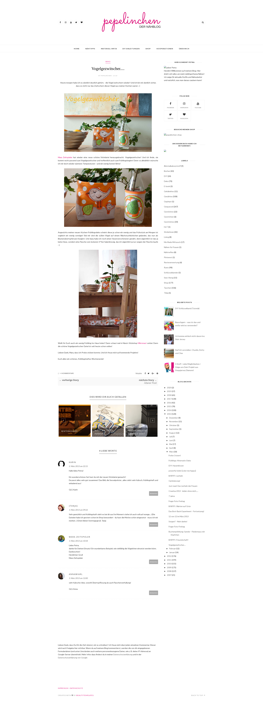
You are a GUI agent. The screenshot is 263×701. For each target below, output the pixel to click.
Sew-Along (168, 277)
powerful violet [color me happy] (182, 471)
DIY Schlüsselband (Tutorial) (187, 308)
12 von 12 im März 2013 (179, 516)
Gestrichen (169, 217)
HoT (166, 227)
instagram (184, 107)
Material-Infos (109, 49)
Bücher (167, 171)
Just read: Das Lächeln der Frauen (183, 486)
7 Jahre (172, 496)
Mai (170, 444)
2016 (169, 402)
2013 (169, 414)
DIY (165, 176)
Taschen (167, 288)
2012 (169, 556)
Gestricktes (169, 222)
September (174, 429)
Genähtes (168, 196)
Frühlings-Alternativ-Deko (180, 460)
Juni (171, 440)
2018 (169, 395)
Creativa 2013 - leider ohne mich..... (183, 491)
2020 (169, 387)
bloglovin (184, 118)
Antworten (153, 493)
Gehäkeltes (169, 191)
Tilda (166, 293)
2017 (169, 399)
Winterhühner (69, 431)
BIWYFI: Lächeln (176, 476)
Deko (108, 62)
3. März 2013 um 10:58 (78, 541)
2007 (169, 575)
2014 (169, 410)
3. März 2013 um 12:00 (78, 578)
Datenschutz (76, 688)
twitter (170, 118)
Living (166, 237)
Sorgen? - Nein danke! (178, 521)
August (172, 433)
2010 (169, 563)
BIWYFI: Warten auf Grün (180, 506)
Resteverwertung (171, 262)
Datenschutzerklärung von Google (72, 657)
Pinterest (168, 257)
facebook (170, 107)
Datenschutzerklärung (123, 654)
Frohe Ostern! (175, 455)
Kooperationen (165, 49)
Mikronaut (142, 343)
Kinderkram (169, 232)
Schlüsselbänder (171, 272)
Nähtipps (90, 49)
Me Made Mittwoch (172, 242)
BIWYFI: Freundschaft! (178, 540)
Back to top (197, 695)
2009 (169, 567)
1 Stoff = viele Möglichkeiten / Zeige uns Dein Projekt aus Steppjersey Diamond (188, 367)
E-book (167, 186)
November (173, 421)
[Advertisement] (184, 600)
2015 (169, 406)
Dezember (173, 418)
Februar (172, 548)
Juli (170, 436)
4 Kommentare (67, 373)
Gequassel (168, 206)
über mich (184, 49)
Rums (166, 267)
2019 (169, 391)
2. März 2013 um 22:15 (78, 466)
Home (76, 49)
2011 (169, 560)
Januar (172, 552)
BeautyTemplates (85, 695)
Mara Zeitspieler (65, 157)
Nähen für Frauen (171, 247)
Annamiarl (76, 574)
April (171, 448)
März (171, 451)
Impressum (63, 688)
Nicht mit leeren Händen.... (104, 432)
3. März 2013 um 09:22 (78, 510)
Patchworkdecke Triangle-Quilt (137, 432)
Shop (148, 49)
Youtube (198, 107)
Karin (72, 462)
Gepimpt (167, 201)
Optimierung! (174, 481)
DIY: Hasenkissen (176, 465)
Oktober (173, 425)
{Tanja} (73, 506)
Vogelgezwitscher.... (177, 545)
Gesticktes (169, 211)
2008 (169, 571)
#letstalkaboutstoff (172, 166)
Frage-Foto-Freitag (177, 501)
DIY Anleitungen (131, 49)
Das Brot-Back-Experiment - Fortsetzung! (186, 511)
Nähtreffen (169, 252)
